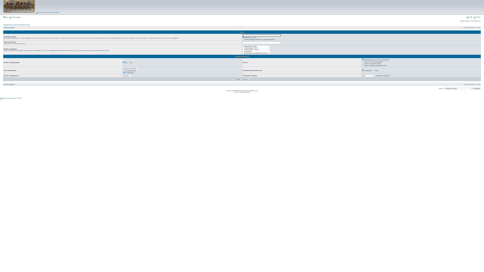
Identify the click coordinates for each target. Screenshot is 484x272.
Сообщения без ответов (11, 25)
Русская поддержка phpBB (242, 92)
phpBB (236, 90)
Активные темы (25, 25)
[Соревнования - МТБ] (256, 48)
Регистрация (16, 17)
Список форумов (9, 27)
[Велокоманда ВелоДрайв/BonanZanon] (256, 53)
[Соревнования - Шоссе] (256, 49)
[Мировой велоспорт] (256, 46)
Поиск (478, 17)
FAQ (470, 17)
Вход (6, 17)
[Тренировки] (256, 51)
